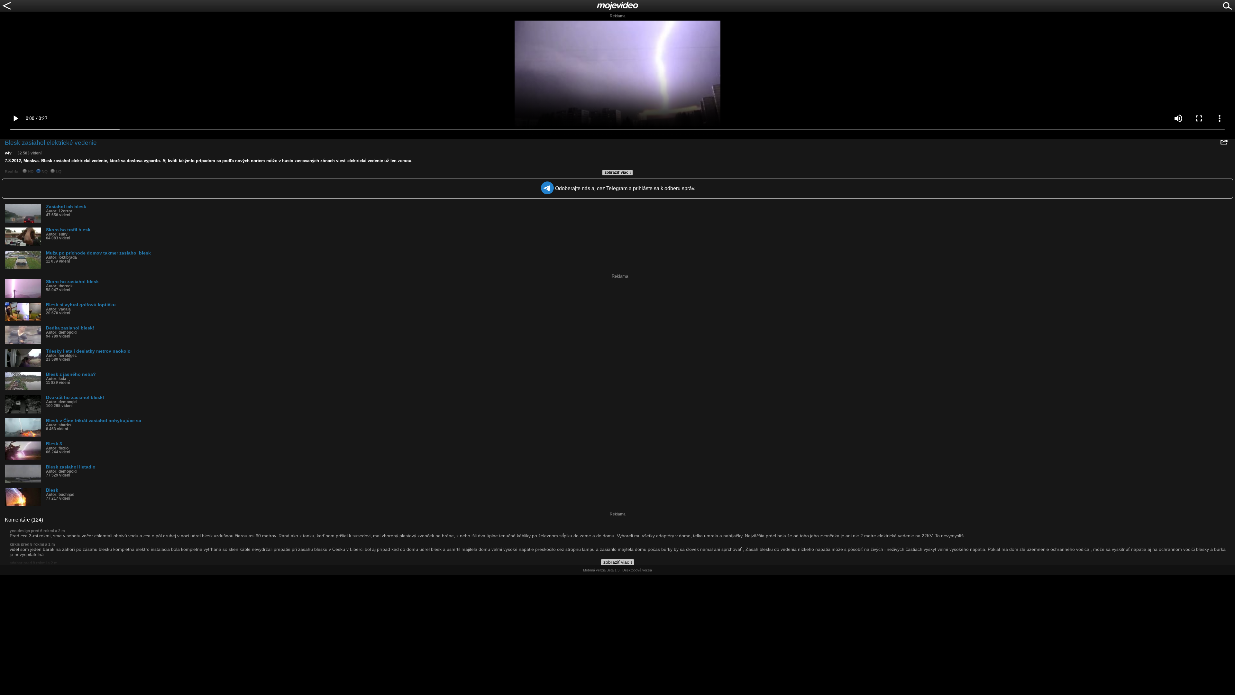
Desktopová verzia (637, 570)
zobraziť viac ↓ (618, 172)
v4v (8, 153)
